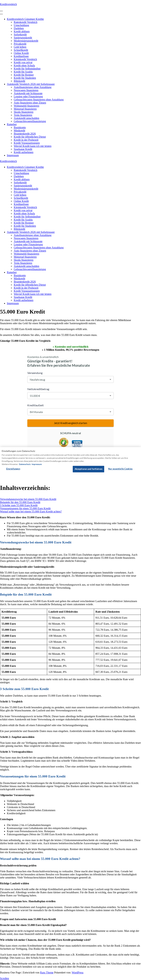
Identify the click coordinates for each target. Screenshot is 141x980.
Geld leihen (20, 46)
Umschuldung (21, 25)
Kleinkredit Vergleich (25, 59)
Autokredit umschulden (26, 118)
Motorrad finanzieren (25, 108)
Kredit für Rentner (24, 74)
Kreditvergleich (8, 4)
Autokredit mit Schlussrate (28, 93)
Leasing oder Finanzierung (28, 96)
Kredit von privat (23, 62)
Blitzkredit (19, 81)
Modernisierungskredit (26, 40)
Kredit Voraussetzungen (27, 142)
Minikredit (19, 130)
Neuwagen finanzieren (26, 90)
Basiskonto (20, 127)
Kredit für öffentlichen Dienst (30, 136)
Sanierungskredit (23, 37)
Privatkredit (20, 43)
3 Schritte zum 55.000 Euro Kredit (18, 505)
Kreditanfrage (21, 56)
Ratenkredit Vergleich (25, 22)
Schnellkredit (21, 50)
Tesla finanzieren (23, 115)
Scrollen (4, 978)
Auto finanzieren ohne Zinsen (30, 102)
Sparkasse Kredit (23, 149)
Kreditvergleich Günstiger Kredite (25, 19)
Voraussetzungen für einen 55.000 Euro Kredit (25, 508)
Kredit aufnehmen (23, 152)
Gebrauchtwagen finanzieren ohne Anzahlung (39, 99)
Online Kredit (21, 53)
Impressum (13, 155)
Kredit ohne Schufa (24, 65)
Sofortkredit (20, 34)
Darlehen (19, 28)
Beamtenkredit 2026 (25, 133)
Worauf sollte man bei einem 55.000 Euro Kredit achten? (31, 511)
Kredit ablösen (22, 31)
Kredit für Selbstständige (27, 68)
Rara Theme (46, 972)
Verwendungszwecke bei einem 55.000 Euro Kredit (28, 499)
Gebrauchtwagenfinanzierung (30, 121)
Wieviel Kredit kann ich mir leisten (32, 146)
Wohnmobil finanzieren (26, 105)
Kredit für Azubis (23, 71)
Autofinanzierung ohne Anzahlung (32, 87)
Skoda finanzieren (23, 111)
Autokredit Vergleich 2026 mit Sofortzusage (31, 84)
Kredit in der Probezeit (26, 139)
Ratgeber (12, 124)
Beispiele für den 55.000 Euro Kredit (20, 502)
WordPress (77, 972)
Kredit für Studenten (25, 77)
